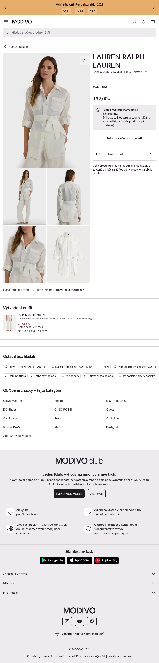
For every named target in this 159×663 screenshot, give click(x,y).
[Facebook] (92, 621)
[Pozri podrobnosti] (150, 154)
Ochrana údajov (122, 656)
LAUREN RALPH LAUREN (119, 61)
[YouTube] (79, 621)
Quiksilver (113, 418)
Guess (110, 409)
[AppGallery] (106, 560)
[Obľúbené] (143, 21)
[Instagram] (67, 621)
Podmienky (33, 656)
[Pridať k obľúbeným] (85, 60)
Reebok (59, 400)
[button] (46, 110)
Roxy (57, 418)
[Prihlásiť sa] (134, 21)
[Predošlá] (5, 7)
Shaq (57, 427)
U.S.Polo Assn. (116, 400)
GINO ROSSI (63, 409)
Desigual (112, 427)
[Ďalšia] (153, 7)
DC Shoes (9, 409)
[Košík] (152, 21)
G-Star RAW (11, 427)
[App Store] (79, 560)
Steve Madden (13, 400)
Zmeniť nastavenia (54, 656)
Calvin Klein (11, 418)
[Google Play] (52, 560)
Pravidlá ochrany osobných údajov (89, 656)
